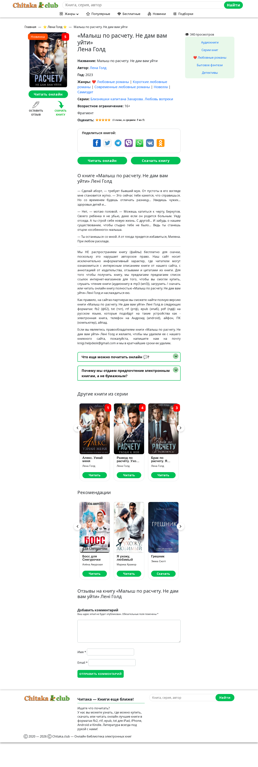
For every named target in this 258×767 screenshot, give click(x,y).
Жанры (70, 14)
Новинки (159, 14)
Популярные (100, 14)
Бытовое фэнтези (210, 65)
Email (82, 663)
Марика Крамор (126, 564)
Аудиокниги (210, 42)
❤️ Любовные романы (110, 81)
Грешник (158, 556)
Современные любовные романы (122, 87)
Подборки (185, 14)
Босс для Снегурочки (91, 558)
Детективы (210, 73)
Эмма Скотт (158, 561)
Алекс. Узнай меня (92, 459)
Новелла (161, 87)
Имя (81, 652)
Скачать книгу (155, 160)
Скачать (163, 574)
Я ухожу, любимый (125, 558)
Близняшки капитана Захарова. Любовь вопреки (131, 99)
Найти (233, 5)
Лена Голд (98, 67)
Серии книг (210, 50)
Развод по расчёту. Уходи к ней (128, 459)
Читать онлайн (48, 94)
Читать (94, 475)
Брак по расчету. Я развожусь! (160, 459)
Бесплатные (131, 14)
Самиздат (85, 92)
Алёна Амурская (92, 564)
